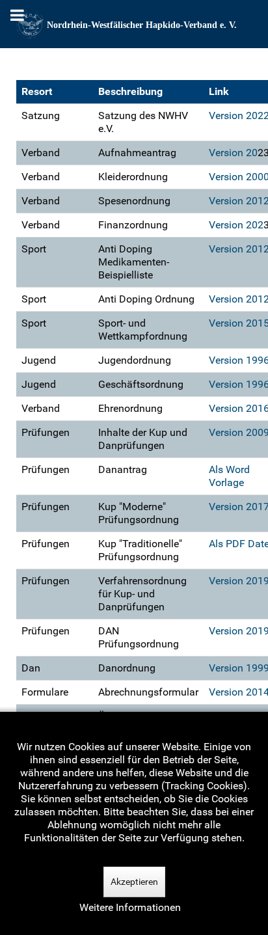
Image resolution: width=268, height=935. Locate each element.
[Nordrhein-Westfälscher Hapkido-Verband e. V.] (134, 24)
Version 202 (236, 225)
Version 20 (233, 152)
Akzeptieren (134, 881)
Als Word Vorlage (229, 476)
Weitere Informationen (130, 907)
